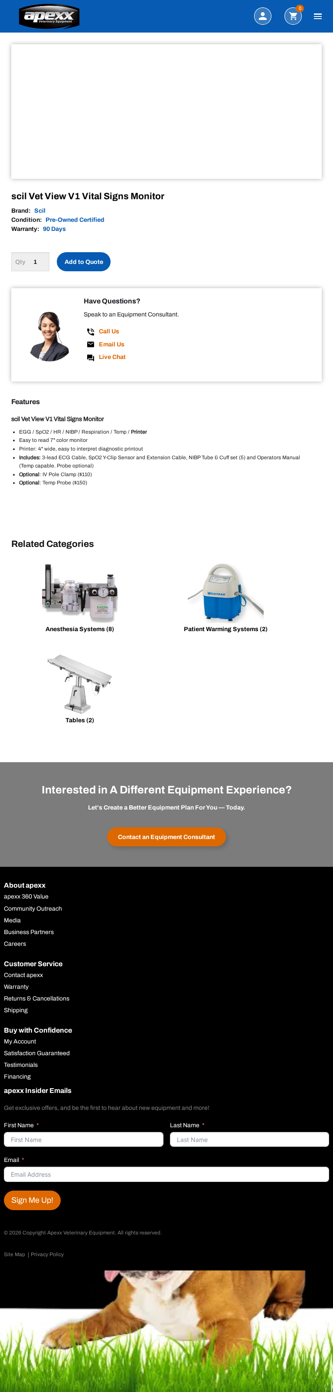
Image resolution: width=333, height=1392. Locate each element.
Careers (15, 944)
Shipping (16, 1010)
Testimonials (21, 1065)
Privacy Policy (47, 1254)
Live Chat (112, 357)
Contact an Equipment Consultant (166, 837)
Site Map (14, 1254)
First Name (19, 1125)
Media (12, 921)
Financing (17, 1077)
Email (11, 1160)
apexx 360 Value (26, 897)
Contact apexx (23, 975)
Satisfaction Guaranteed (37, 1053)
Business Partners (29, 932)
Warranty (16, 987)
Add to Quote (84, 262)
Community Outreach (33, 909)
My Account (20, 1042)
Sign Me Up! (32, 1200)
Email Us (111, 344)
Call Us (109, 331)
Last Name (184, 1125)
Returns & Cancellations (36, 999)
